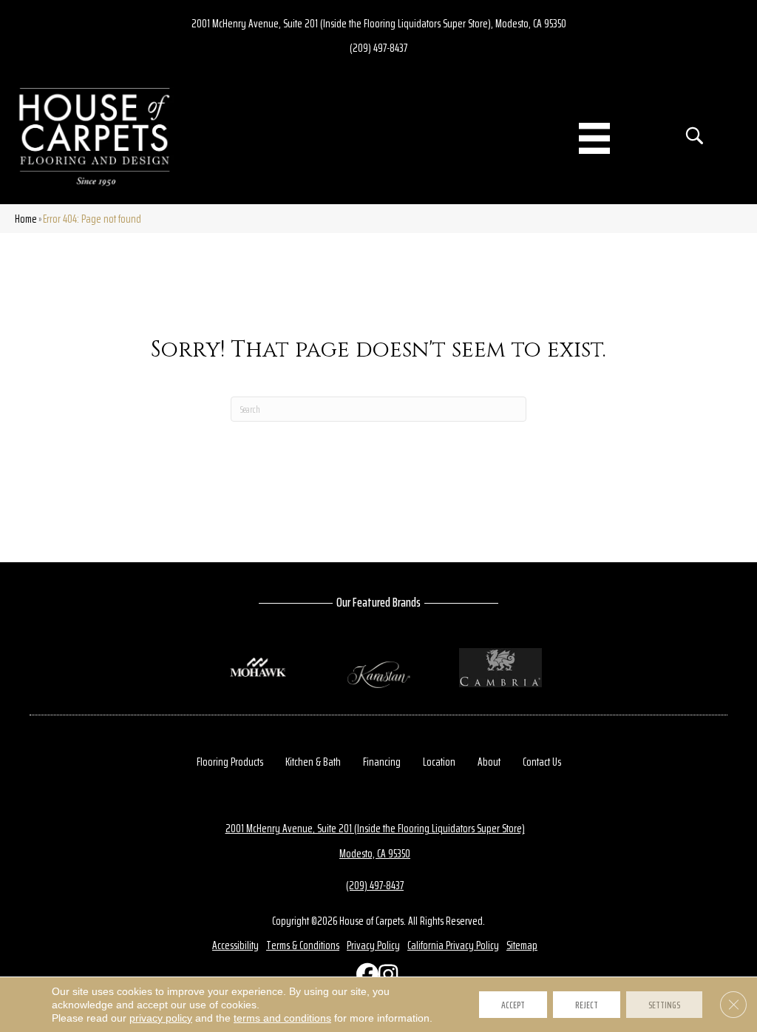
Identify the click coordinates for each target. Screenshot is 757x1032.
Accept (513, 1004)
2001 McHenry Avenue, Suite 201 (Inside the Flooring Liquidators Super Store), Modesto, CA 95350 (378, 23)
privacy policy (160, 1018)
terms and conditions (282, 1018)
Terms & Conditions (302, 945)
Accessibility (235, 945)
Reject (586, 1004)
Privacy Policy (373, 945)
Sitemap (521, 945)
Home (26, 218)
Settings (664, 1004)
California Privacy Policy (453, 945)
